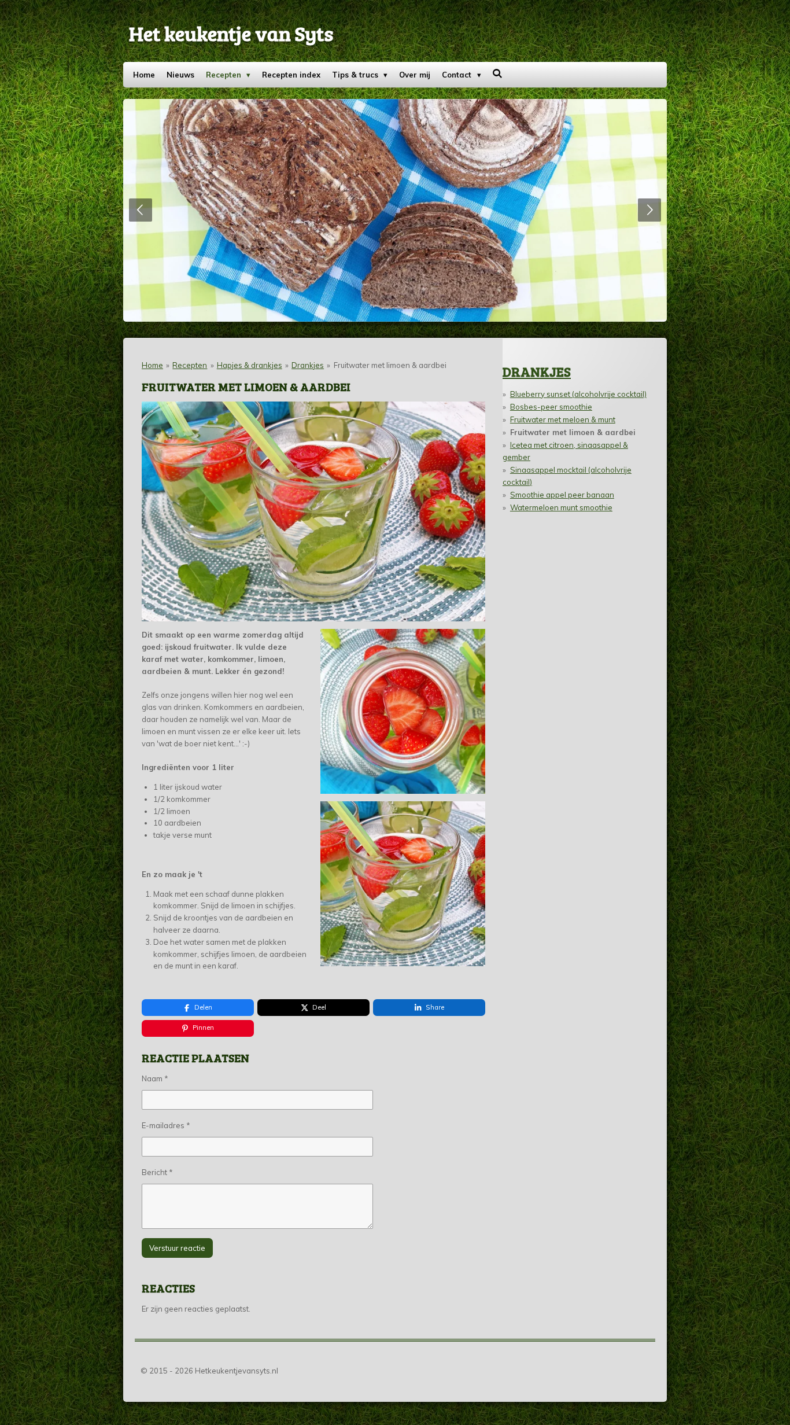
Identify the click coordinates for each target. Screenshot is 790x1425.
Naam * (155, 1078)
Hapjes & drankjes (249, 365)
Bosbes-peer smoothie (551, 406)
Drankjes (307, 365)
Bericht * (157, 1172)
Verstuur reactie (177, 1248)
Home (152, 365)
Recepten (189, 365)
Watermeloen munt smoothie (561, 507)
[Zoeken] (498, 73)
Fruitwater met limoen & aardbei (390, 365)
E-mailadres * (166, 1125)
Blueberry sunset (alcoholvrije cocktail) (578, 394)
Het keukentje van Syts (231, 33)
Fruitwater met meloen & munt (562, 419)
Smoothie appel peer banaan (562, 494)
